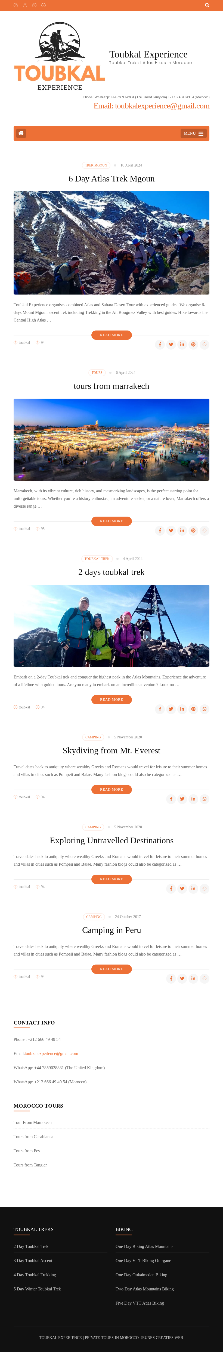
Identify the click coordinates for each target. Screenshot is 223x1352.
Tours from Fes (27, 1150)
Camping (93, 737)
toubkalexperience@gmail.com (51, 1053)
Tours (97, 373)
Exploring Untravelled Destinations (112, 840)
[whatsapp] (204, 345)
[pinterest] (193, 345)
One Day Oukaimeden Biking (141, 1274)
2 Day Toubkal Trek (31, 1246)
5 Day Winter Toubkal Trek (37, 1289)
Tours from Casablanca (33, 1136)
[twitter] (25, 3)
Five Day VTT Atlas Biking (140, 1303)
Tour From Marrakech (33, 1122)
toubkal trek (97, 559)
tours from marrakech (111, 386)
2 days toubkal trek (111, 572)
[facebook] (15, 3)
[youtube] (34, 3)
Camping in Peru (111, 930)
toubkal (24, 343)
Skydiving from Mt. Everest (111, 750)
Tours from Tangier (30, 1165)
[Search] (207, 5)
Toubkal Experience (148, 54)
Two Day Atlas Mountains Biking (145, 1289)
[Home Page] (21, 133)
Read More (111, 335)
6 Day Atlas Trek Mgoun (112, 178)
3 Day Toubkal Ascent (33, 1260)
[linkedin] (182, 345)
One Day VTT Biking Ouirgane (143, 1260)
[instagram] (43, 3)
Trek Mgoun (96, 165)
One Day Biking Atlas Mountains (144, 1246)
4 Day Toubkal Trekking (35, 1274)
